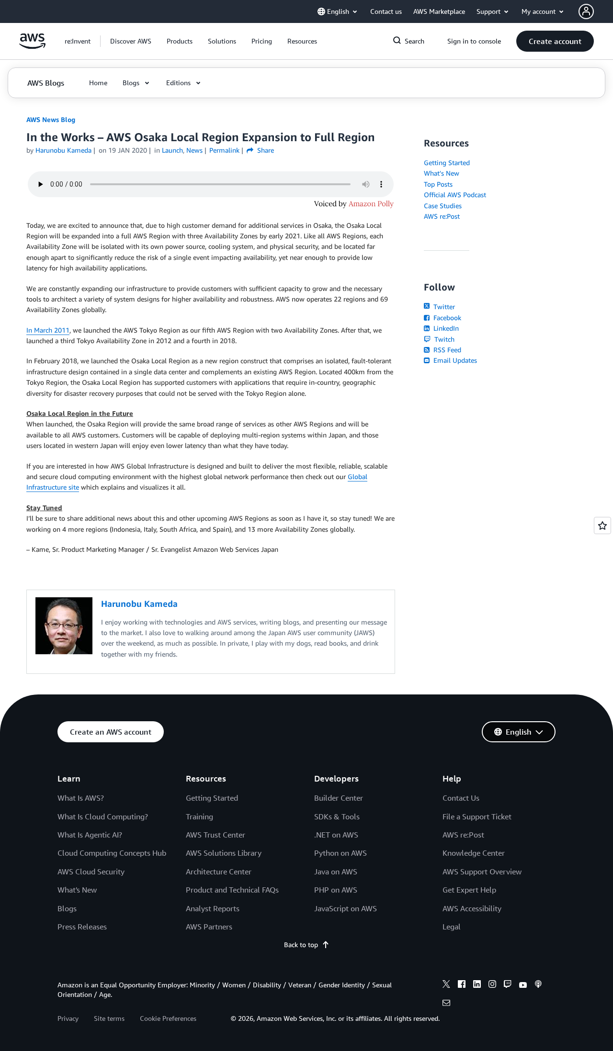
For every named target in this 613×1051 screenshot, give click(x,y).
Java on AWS (335, 871)
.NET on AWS (336, 834)
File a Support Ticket (477, 816)
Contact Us (461, 798)
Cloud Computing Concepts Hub (111, 853)
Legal (452, 926)
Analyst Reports (212, 908)
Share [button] (264, 150)
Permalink (224, 150)
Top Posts (438, 184)
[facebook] (461, 985)
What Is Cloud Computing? (102, 816)
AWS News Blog (50, 119)
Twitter (443, 306)
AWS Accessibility (472, 908)
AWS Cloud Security (91, 871)
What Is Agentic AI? (89, 834)
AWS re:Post (442, 216)
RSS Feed (446, 350)
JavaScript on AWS (345, 908)
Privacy (68, 1018)
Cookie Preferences (168, 1018)
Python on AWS (340, 853)
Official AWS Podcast (455, 194)
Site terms (109, 1018)
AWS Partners (209, 926)
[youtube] (523, 985)
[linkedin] (477, 985)
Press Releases (82, 926)
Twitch (443, 339)
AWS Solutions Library (223, 853)
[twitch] (507, 985)
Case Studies (443, 205)
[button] (130, 41)
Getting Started (447, 162)
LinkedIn (445, 328)
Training (199, 816)
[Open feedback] (602, 525)
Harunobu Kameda (63, 150)
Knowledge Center (474, 853)
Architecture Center (218, 871)
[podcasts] (538, 985)
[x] (446, 985)
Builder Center (338, 798)
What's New (441, 173)
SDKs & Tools (337, 816)
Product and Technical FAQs (232, 889)
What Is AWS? (80, 798)
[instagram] (492, 985)
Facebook (446, 317)
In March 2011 (47, 330)
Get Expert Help (469, 889)
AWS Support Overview (482, 871)
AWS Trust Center (215, 834)
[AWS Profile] (586, 11)
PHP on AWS (335, 889)
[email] (446, 1004)
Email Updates (454, 360)
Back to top (301, 944)
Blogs (67, 908)
